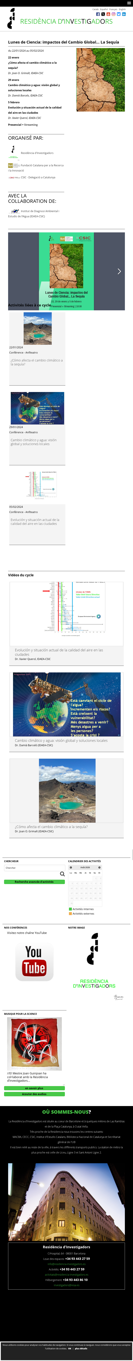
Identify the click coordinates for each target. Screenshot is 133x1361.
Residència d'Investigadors (37, 153)
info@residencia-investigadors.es (66, 1264)
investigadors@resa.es (66, 1285)
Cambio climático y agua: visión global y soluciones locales (34, 442)
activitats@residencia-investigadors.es (66, 1274)
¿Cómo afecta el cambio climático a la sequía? (37, 362)
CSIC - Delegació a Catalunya (38, 177)
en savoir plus (34, 1088)
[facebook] (98, 14)
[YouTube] (108, 14)
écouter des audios (34, 1094)
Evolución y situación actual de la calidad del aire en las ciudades (35, 522)
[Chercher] (62, 873)
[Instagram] (113, 14)
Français (113, 9)
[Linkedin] (124, 14)
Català (95, 9)
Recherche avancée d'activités (34, 882)
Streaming (31, 125)
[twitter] (103, 14)
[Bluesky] (119, 14)
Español (104, 9)
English (122, 9)
